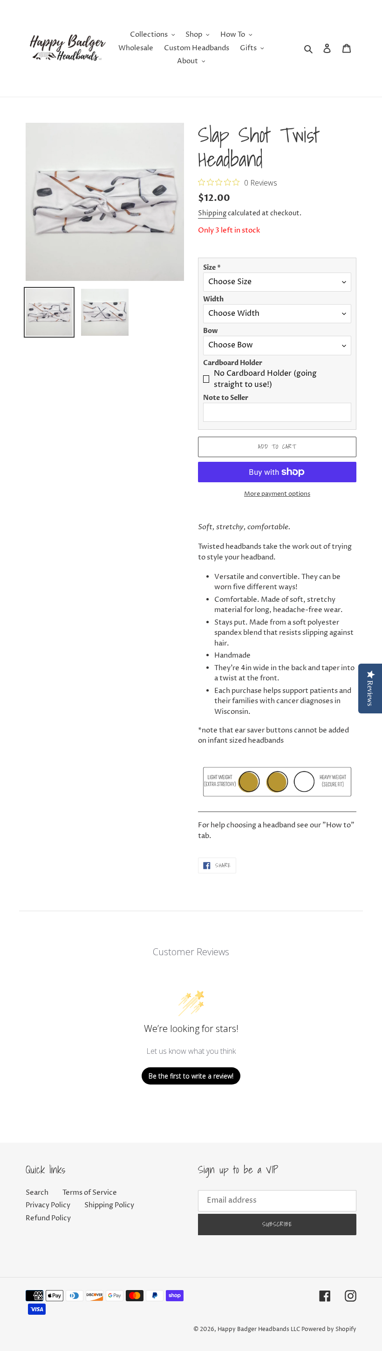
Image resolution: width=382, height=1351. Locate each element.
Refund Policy (48, 1218)
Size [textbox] (212, 267)
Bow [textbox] (210, 330)
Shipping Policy (109, 1205)
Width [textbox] (213, 299)
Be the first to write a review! (191, 1075)
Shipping (212, 213)
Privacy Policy (48, 1205)
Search (37, 1193)
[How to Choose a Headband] (277, 806)
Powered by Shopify (328, 1329)
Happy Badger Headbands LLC (259, 1329)
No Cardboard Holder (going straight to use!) (265, 379)
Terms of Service (89, 1193)
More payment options (277, 494)
